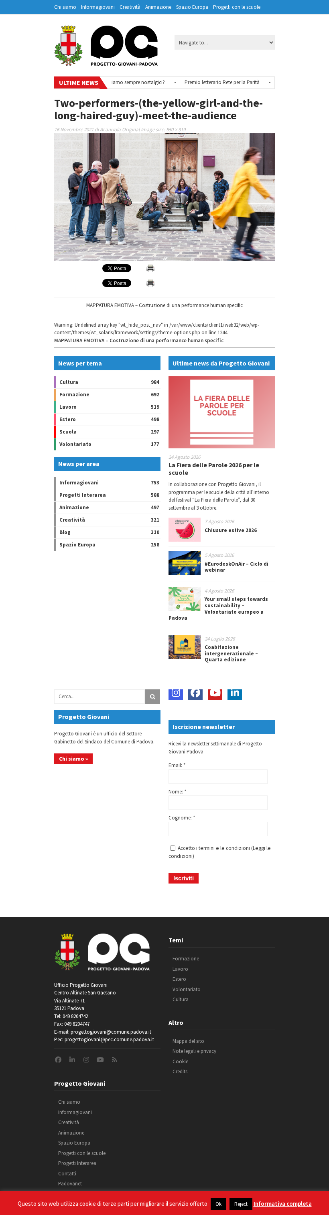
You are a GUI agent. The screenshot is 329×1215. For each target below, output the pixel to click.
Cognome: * (182, 817)
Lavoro (68, 407)
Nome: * (177, 791)
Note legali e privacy (194, 1051)
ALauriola (110, 129)
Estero (67, 419)
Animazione (158, 7)
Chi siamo (65, 7)
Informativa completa (283, 1203)
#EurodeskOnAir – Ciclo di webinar (236, 567)
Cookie (180, 1061)
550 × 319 (175, 129)
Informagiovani (98, 7)
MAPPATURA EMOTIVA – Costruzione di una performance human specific (164, 305)
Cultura (68, 382)
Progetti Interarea (82, 495)
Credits (180, 1071)
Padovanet (70, 1183)
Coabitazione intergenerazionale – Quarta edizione (231, 653)
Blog (65, 532)
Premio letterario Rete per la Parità (208, 82)
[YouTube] (215, 692)
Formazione (74, 394)
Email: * (177, 765)
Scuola (68, 431)
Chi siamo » (73, 758)
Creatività (130, 7)
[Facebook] (195, 692)
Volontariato (75, 444)
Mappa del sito (188, 1041)
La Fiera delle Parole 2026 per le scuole (214, 468)
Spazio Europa (192, 7)
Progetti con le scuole (236, 7)
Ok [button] (218, 1204)
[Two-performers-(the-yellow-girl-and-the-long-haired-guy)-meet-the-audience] (164, 259)
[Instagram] (176, 692)
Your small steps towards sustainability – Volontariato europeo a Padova (218, 608)
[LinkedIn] (234, 692)
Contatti (67, 1173)
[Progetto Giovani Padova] (106, 62)
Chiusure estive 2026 (231, 530)
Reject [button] (241, 1204)
